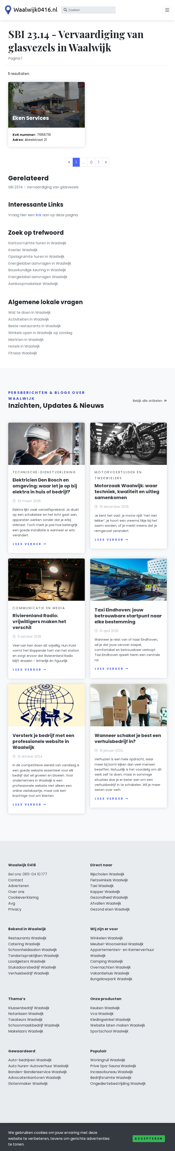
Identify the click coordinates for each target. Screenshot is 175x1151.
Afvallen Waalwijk (105, 903)
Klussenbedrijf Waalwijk (28, 1008)
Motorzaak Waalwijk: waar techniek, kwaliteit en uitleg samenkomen (127, 491)
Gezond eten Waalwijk (110, 909)
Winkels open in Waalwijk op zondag (40, 332)
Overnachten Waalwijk (110, 967)
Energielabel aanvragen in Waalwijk (39, 263)
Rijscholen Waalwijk (107, 874)
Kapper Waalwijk (105, 891)
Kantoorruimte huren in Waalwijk (37, 243)
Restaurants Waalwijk (27, 938)
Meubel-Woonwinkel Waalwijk (117, 944)
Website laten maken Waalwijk (117, 1025)
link (38, 215)
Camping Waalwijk (106, 961)
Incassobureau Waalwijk (111, 1072)
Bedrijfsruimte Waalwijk (110, 1077)
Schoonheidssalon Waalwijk (32, 949)
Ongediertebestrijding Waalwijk (118, 1083)
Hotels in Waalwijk (24, 346)
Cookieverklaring (23, 897)
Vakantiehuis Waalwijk (109, 973)
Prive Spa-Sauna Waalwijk (113, 1066)
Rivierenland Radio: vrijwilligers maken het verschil (39, 621)
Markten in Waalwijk (26, 339)
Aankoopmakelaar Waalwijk (33, 283)
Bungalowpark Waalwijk (111, 979)
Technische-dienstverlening (44, 472)
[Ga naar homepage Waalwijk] (30, 10)
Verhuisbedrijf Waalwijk (28, 973)
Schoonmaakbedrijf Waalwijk (34, 1025)
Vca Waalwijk (102, 1013)
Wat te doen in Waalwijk (29, 312)
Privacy (14, 909)
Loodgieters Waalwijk (27, 961)
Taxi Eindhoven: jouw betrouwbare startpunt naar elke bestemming (128, 616)
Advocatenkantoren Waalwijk (34, 1077)
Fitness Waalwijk (22, 353)
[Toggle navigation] (167, 10)
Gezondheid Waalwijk (109, 897)
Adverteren (18, 885)
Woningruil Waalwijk (107, 1060)
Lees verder (27, 544)
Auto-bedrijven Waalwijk (30, 1060)
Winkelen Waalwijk (106, 938)
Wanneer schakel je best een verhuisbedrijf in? (128, 738)
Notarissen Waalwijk (26, 1013)
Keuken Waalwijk (105, 1008)
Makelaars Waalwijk (25, 1031)
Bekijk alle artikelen (147, 400)
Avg (11, 903)
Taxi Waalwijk (102, 885)
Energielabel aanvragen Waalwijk (37, 276)
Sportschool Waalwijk (109, 1031)
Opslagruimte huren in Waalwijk (36, 256)
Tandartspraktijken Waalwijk (33, 955)
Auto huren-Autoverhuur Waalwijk (38, 1066)
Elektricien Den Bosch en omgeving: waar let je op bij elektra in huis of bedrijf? (45, 486)
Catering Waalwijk (24, 944)
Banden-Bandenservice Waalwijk (37, 1072)
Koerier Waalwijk (23, 250)
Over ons (16, 891)
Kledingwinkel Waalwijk (110, 1019)
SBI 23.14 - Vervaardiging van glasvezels (43, 187)
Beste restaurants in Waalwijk (34, 326)
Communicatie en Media (39, 608)
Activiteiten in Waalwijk (28, 319)
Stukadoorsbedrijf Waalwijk (32, 967)
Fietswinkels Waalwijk (109, 880)
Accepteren (149, 1138)
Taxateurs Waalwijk (25, 1019)
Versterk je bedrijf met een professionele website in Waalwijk (43, 741)
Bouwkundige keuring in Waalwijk (37, 270)
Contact (15, 880)
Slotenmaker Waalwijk (28, 1083)
